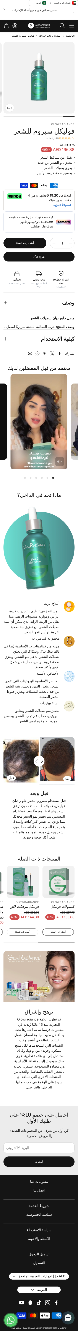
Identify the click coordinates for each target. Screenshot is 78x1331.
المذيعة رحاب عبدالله (50, 35)
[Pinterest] (45, 353)
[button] (72, 26)
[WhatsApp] (37, 353)
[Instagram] (47, 1302)
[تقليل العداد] (70, 243)
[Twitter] (52, 353)
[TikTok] (39, 1302)
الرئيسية (70, 35)
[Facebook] (60, 353)
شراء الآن (39, 256)
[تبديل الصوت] (59, 461)
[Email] (30, 353)
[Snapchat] (30, 1302)
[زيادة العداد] (54, 243)
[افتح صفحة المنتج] (58, 882)
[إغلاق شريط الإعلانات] (4, 9)
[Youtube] (21, 1302)
